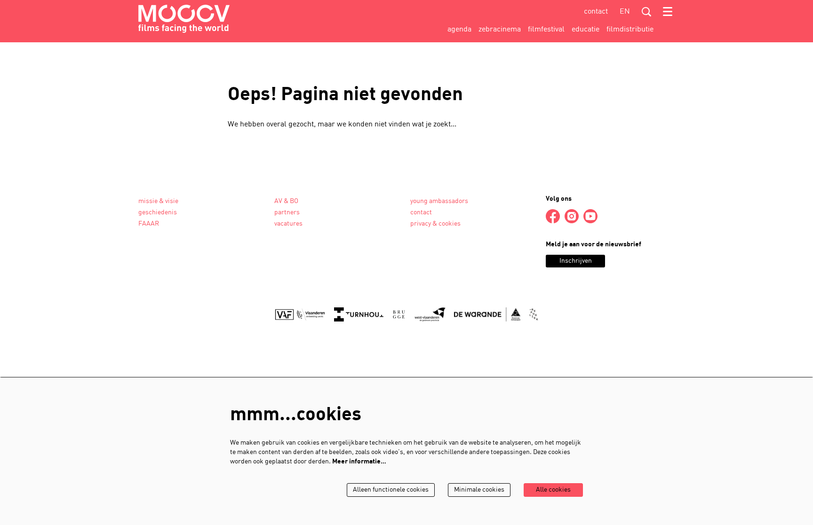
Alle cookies (553, 490)
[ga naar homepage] (184, 19)
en (625, 12)
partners (287, 213)
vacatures (288, 224)
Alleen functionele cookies (391, 490)
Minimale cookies (479, 490)
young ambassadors (439, 201)
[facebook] (553, 216)
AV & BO (286, 201)
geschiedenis (157, 213)
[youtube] (590, 216)
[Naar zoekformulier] (646, 12)
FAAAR (148, 224)
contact (596, 12)
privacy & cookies (435, 224)
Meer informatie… (359, 462)
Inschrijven (575, 261)
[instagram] (572, 216)
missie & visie (158, 201)
